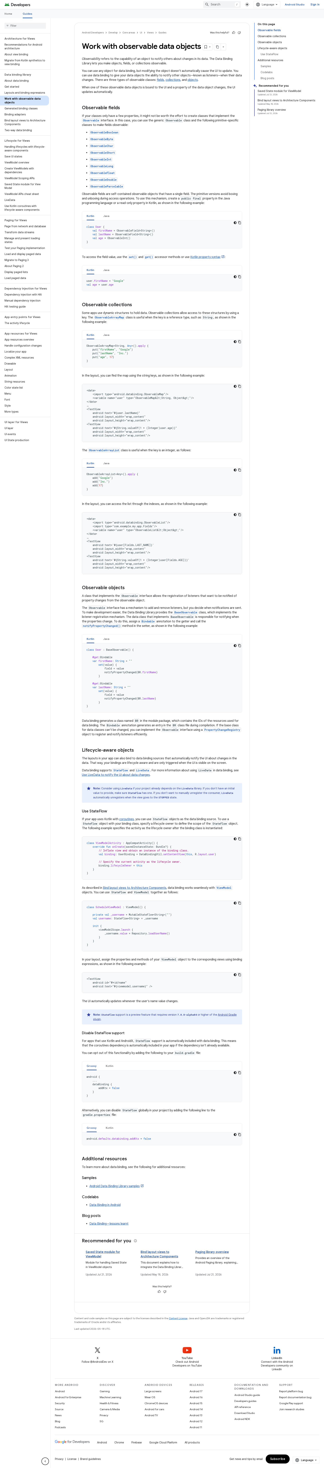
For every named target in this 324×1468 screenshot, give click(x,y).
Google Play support (291, 1403)
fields (160, 80)
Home (8, 13)
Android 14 (196, 1409)
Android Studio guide (247, 1395)
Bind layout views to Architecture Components (134, 888)
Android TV (151, 1415)
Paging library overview (212, 1252)
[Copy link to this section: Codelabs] (102, 1197)
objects (193, 80)
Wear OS (150, 1397)
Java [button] (106, 216)
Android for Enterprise (68, 1397)
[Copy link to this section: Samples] (100, 1178)
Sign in (315, 4)
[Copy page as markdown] (217, 47)
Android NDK (242, 1419)
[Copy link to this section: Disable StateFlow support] (128, 1033)
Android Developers (93, 32)
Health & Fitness (109, 1403)
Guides (27, 13)
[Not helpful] (239, 32)
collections (173, 80)
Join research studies (291, 1409)
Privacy (104, 1415)
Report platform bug (291, 1391)
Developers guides (245, 1401)
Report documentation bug (295, 1397)
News (58, 1415)
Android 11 (196, 1427)
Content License (178, 1318)
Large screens (153, 1391)
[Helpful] (233, 32)
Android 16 (196, 1397)
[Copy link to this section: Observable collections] (136, 305)
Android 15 (196, 1403)
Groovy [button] (92, 1066)
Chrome (119, 1442)
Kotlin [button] (90, 216)
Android (60, 1391)
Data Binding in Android (105, 1205)
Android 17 (196, 1391)
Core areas (128, 32)
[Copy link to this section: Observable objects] (128, 588)
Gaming (105, 1391)
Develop (113, 32)
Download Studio (244, 1413)
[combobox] (222, 4)
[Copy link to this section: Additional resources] (130, 1159)
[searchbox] (25, 26)
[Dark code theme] (235, 222)
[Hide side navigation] (45, 1461)
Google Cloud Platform (163, 1442)
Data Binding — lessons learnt (108, 1224)
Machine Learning (110, 1397)
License (71, 1458)
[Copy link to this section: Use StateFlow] (111, 811)
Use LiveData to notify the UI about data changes (116, 775)
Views (150, 32)
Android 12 (196, 1421)
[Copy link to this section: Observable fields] (124, 108)
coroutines (126, 819)
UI (141, 32)
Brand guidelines (90, 1458)
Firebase (136, 1442)
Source (59, 1409)
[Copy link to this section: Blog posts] (104, 1216)
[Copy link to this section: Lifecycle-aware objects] (137, 750)
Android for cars (154, 1409)
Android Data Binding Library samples (114, 1186)
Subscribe (277, 1459)
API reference (242, 1407)
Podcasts (60, 1427)
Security (60, 1403)
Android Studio (295, 4)
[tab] (90, 215)
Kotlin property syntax (205, 257)
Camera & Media (110, 1409)
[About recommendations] (135, 1240)
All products (192, 1442)
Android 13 (196, 1415)
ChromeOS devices (156, 1403)
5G (102, 1421)
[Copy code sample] (239, 222)
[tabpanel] (162, 234)
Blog (57, 1421)
